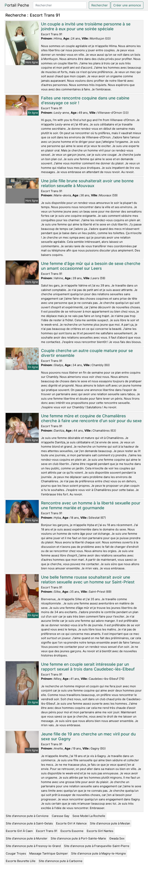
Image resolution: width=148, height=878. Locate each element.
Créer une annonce (127, 5)
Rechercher (99, 5)
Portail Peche (17, 5)
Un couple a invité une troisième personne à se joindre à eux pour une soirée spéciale (85, 26)
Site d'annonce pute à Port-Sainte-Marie (78, 838)
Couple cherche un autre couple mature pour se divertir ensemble (87, 353)
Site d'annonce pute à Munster (26, 838)
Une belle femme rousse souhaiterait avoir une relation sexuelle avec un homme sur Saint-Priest (88, 579)
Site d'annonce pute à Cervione (27, 816)
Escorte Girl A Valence (71, 823)
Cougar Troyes (16, 853)
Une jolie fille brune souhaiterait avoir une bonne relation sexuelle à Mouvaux (87, 183)
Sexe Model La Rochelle (88, 816)
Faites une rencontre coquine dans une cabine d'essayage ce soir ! (85, 100)
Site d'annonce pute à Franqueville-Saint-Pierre (96, 846)
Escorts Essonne (72, 831)
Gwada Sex (116, 838)
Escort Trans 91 (46, 831)
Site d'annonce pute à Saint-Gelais (29, 823)
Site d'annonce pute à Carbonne (60, 861)
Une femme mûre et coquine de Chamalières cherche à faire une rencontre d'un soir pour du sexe (91, 418)
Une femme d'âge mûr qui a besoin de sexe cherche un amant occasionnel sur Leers (90, 266)
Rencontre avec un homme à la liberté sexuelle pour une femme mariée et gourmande (90, 505)
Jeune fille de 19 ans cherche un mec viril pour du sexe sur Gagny (88, 736)
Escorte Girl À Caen (19, 831)
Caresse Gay (60, 816)
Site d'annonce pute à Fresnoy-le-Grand (33, 846)
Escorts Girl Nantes (100, 831)
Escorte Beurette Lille (20, 861)
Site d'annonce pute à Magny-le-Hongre (98, 853)
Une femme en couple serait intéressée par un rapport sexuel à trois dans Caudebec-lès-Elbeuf (88, 666)
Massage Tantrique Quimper (48, 853)
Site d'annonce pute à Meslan (110, 823)
